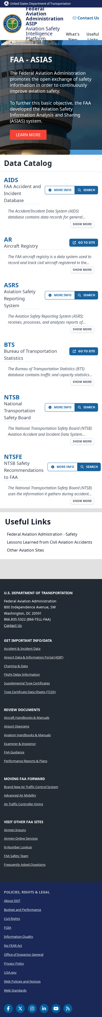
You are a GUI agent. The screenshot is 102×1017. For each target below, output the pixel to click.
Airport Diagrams (16, 726)
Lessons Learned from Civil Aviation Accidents (49, 542)
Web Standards (15, 990)
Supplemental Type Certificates (27, 683)
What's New (72, 35)
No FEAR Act (13, 945)
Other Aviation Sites (25, 550)
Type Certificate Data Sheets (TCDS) (30, 692)
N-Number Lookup (18, 847)
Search (89, 190)
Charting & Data (16, 666)
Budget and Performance (22, 909)
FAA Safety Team (16, 856)
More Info (63, 190)
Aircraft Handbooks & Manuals (26, 717)
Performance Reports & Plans (25, 761)
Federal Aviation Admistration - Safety (42, 534)
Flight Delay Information (22, 674)
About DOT (12, 900)
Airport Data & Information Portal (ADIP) (33, 657)
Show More (82, 224)
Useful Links (92, 35)
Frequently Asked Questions (25, 864)
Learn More (28, 135)
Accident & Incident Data (22, 648)
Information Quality (18, 936)
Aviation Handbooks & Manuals (27, 735)
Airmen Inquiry (15, 830)
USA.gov (10, 972)
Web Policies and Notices (22, 981)
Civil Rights (12, 918)
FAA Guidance (14, 752)
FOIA (7, 927)
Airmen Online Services (21, 838)
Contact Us (88, 18)
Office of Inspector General (23, 954)
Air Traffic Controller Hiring (23, 804)
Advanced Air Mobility (20, 795)
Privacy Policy (14, 963)
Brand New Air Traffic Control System (31, 787)
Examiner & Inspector (20, 743)
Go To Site (86, 242)
